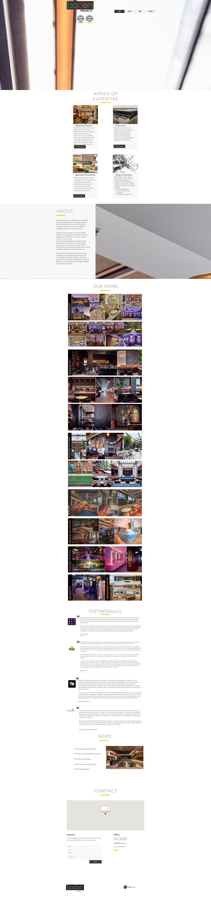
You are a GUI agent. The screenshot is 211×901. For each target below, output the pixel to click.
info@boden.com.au (120, 843)
